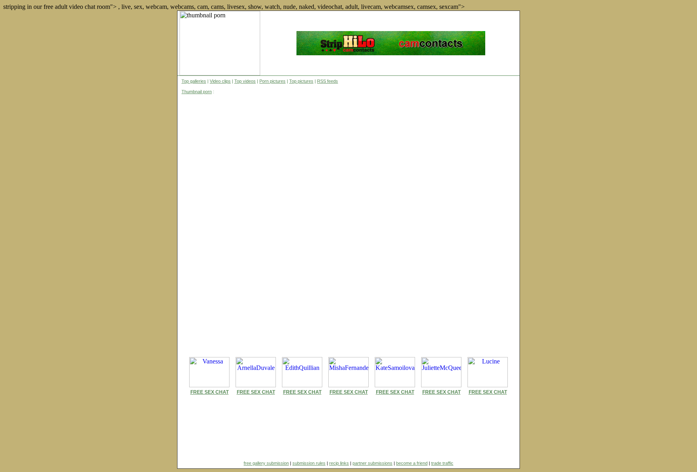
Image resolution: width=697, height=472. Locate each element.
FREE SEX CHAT (209, 392)
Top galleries (194, 81)
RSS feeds (327, 81)
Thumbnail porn (197, 91)
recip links (339, 463)
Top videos (245, 81)
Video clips (220, 81)
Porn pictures (272, 81)
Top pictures (301, 81)
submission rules (309, 463)
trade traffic (442, 463)
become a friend (412, 463)
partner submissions (372, 463)
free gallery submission (266, 463)
